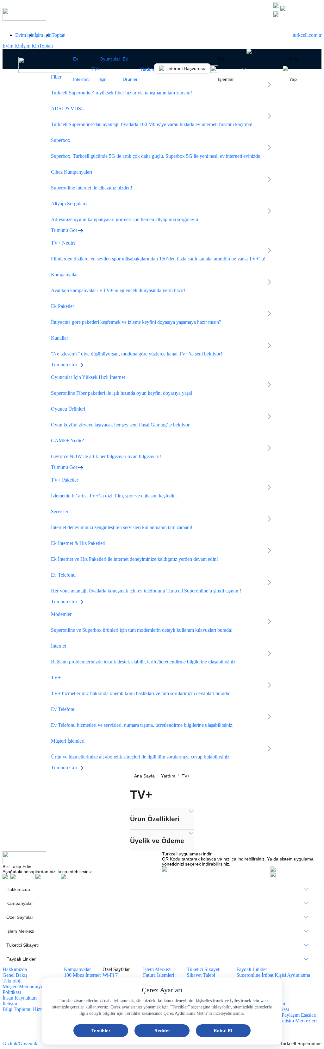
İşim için (43, 35)
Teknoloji (12, 980)
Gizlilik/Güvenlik (20, 1043)
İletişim (10, 1003)
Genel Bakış (15, 975)
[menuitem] (162, 889)
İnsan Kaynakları (20, 998)
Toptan (58, 35)
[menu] (162, 924)
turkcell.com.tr (307, 35)
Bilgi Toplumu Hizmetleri (28, 1009)
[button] (297, 14)
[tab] (162, 818)
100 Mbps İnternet (82, 975)
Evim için (24, 35)
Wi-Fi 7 (110, 975)
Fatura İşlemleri (158, 975)
